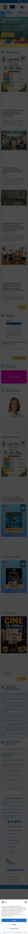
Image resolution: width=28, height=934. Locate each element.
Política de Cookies (6, 932)
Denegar (14, 924)
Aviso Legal (23, 932)
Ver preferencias (14, 928)
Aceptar (14, 920)
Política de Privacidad (15, 932)
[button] (26, 902)
